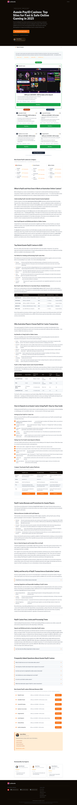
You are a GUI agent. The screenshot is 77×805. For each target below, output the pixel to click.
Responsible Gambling (24, 789)
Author (68, 1)
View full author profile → (20, 748)
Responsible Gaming (43, 795)
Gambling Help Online (14, 789)
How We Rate (42, 793)
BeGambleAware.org (48, 155)
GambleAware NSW (33, 789)
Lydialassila (12, 1)
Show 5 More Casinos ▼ (38, 152)
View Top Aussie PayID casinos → (21, 31)
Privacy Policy (42, 789)
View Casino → (26, 169)
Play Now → (38, 104)
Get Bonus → (58, 695)
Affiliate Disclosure (43, 792)
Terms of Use (42, 790)
